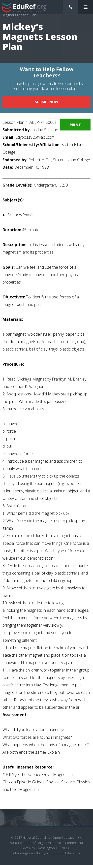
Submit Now (46, 101)
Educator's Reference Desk (24, 7)
